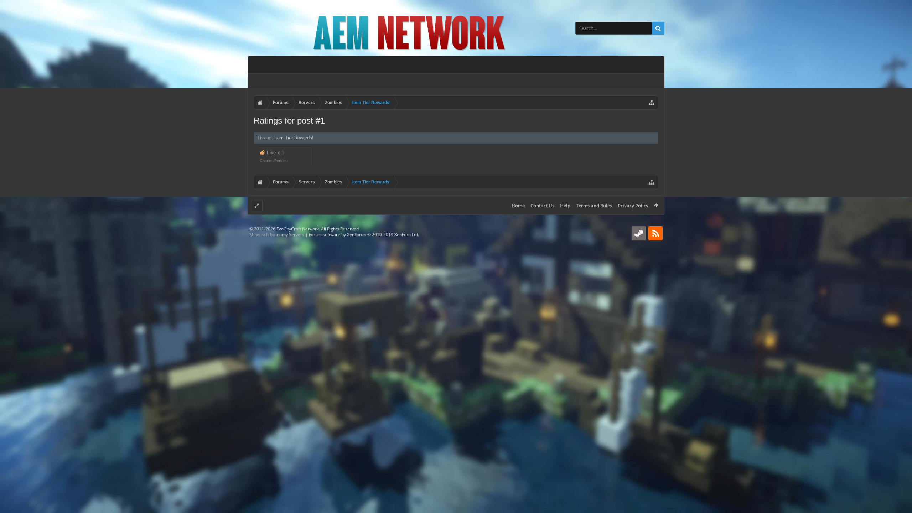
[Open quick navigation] (651, 102)
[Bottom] (899, 499)
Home (518, 205)
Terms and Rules (594, 205)
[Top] (899, 484)
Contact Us (542, 205)
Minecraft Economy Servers (276, 235)
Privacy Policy (633, 205)
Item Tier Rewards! (294, 137)
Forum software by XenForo (364, 235)
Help (565, 205)
